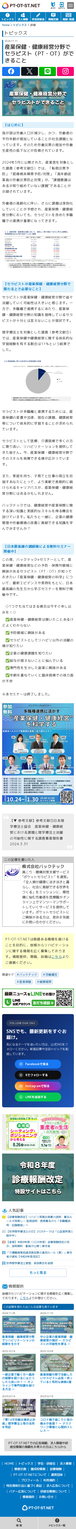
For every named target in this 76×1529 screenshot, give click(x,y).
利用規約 (49, 1480)
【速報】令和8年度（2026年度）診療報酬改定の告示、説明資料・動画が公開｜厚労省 (38, 1244)
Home (6, 25)
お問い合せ (46, 1497)
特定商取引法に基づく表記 (24, 1485)
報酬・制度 (68, 17)
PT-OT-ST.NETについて (29, 1474)
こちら (56, 956)
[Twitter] (29, 71)
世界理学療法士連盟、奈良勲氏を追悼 (29, 1263)
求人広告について (58, 1485)
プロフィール (30, 1480)
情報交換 (53, 17)
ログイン (61, 5)
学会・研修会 (38, 17)
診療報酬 (56, 1469)
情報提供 (28, 1497)
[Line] (47, 71)
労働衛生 (51, 974)
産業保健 (25, 982)
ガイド (53, 5)
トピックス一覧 (57, 1523)
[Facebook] (11, 71)
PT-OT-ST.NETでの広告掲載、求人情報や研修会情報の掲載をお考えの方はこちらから (38, 1445)
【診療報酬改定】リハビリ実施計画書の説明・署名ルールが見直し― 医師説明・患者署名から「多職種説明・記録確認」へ (39, 1221)
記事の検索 (19, 1523)
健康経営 (46, 982)
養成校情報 (38, 1469)
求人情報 (22, 17)
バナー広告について (22, 1491)
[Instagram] (65, 71)
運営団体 (57, 1474)
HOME (9, 1463)
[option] (38, 1132)
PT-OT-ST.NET (21, 5)
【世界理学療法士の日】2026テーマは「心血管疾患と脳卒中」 (39, 1233)
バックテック (28, 974)
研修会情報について (53, 1491)
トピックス (7, 17)
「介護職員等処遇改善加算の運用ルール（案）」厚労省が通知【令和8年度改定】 (39, 1254)
